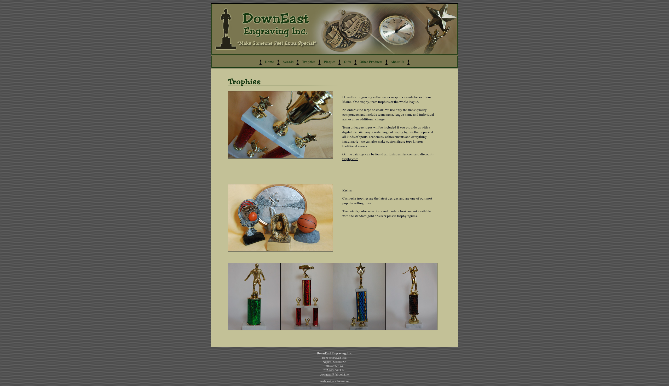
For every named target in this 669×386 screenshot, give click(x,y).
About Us (397, 61)
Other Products (371, 61)
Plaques (329, 61)
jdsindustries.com (401, 154)
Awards (287, 61)
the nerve (343, 381)
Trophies (308, 61)
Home (269, 61)
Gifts (347, 61)
